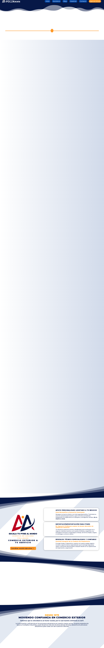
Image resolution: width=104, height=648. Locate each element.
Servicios (56, 1)
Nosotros (73, 1)
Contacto (83, 1)
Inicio (47, 1)
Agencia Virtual (95, 1)
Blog (65, 1)
